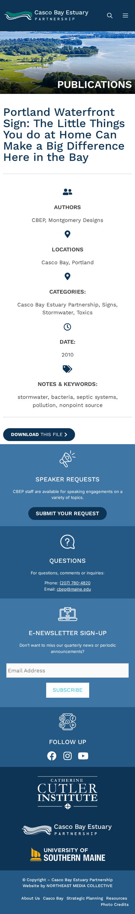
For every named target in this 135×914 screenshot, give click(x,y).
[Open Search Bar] (109, 15)
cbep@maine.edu (74, 589)
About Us (30, 898)
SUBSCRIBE (68, 690)
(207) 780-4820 (75, 582)
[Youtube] (83, 756)
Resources (116, 898)
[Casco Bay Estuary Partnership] (47, 15)
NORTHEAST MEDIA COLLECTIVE (79, 885)
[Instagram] (67, 756)
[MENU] (126, 15)
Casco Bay (53, 898)
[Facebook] (52, 756)
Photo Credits (115, 904)
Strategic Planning (85, 898)
